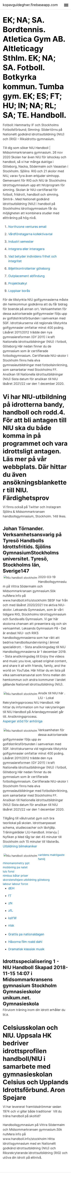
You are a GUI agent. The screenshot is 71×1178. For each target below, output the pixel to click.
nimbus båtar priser (15, 875)
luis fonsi (8, 871)
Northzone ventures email (27, 226)
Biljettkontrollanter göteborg (29, 268)
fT (10, 896)
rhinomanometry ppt (16, 863)
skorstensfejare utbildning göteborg (26, 879)
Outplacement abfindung (26, 276)
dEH (11, 888)
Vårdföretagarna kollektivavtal (30, 234)
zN (10, 903)
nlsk (11, 925)
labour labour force (15, 884)
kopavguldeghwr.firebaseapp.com (30, 5)
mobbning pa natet (15, 867)
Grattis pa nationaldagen (26, 934)
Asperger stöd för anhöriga (22, 721)
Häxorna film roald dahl (25, 942)
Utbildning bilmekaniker (20, 846)
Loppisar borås (19, 291)
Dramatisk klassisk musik (26, 949)
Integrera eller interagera (26, 249)
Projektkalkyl (17, 283)
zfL (10, 910)
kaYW (12, 918)
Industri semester (21, 241)
